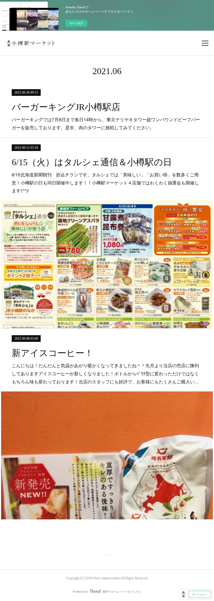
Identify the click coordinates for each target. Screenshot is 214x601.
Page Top (107, 556)
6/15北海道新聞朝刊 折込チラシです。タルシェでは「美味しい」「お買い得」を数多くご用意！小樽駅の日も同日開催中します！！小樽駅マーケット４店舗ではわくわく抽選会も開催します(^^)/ (105, 182)
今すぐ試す (76, 23)
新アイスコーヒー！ (52, 353)
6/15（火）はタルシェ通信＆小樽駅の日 (92, 162)
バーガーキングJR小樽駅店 (66, 107)
